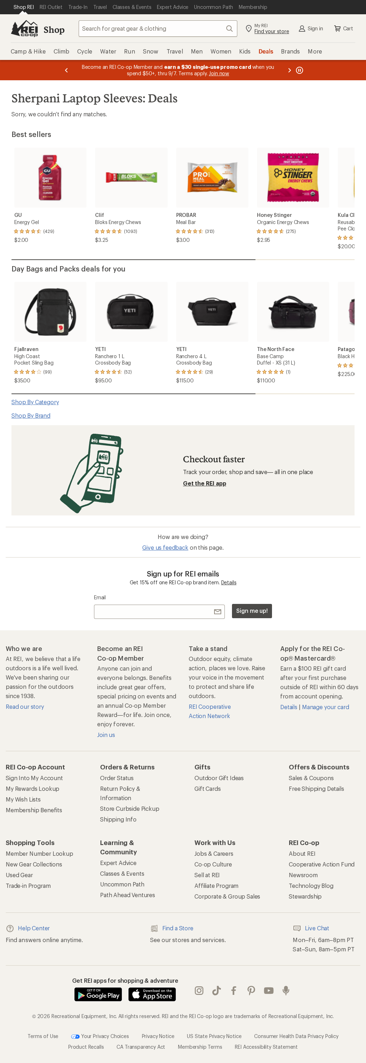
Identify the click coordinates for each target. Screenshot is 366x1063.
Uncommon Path (122, 884)
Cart (348, 28)
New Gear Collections (34, 864)
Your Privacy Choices (104, 1036)
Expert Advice (118, 862)
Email (100, 597)
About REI (302, 853)
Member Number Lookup (39, 853)
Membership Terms (200, 1047)
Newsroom (303, 874)
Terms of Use (43, 1036)
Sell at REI (207, 874)
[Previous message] (66, 70)
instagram (199, 991)
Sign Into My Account (34, 777)
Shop (54, 29)
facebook (234, 991)
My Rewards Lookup (32, 788)
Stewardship (305, 896)
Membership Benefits (34, 810)
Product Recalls (86, 1047)
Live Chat (317, 928)
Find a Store (177, 928)
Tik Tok (217, 991)
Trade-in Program (28, 885)
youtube (269, 991)
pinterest (251, 991)
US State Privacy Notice (214, 1036)
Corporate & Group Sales (227, 896)
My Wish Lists (23, 799)
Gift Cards (207, 788)
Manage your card (325, 706)
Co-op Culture (213, 864)
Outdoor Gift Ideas (219, 777)
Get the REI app (204, 483)
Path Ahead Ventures (127, 894)
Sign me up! (252, 610)
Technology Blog (311, 885)
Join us (106, 734)
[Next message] (289, 70)
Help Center (34, 928)
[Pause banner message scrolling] (299, 70)
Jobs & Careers (213, 853)
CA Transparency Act (141, 1047)
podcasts (286, 991)
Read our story (25, 706)
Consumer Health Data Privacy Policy (296, 1036)
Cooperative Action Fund (322, 864)
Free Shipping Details (316, 788)
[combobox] (158, 28)
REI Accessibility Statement (266, 1047)
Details (229, 582)
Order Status (117, 777)
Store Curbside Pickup (129, 808)
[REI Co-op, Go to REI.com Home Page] (24, 28)
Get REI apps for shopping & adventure (125, 980)
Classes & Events (122, 873)
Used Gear (19, 874)
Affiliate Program (216, 885)
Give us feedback (165, 547)
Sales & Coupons (311, 777)
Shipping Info (118, 819)
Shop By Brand (30, 415)
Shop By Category (35, 401)
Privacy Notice (158, 1036)
